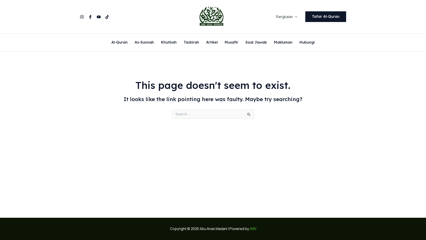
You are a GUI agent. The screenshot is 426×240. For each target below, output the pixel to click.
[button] (295, 17)
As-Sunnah (144, 42)
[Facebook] (90, 17)
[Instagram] (82, 17)
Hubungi (307, 42)
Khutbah (169, 42)
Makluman (283, 42)
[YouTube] (99, 17)
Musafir (231, 42)
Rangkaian (284, 16)
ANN (253, 228)
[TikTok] (107, 17)
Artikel (212, 42)
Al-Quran (119, 42)
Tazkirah (191, 42)
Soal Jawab (256, 42)
